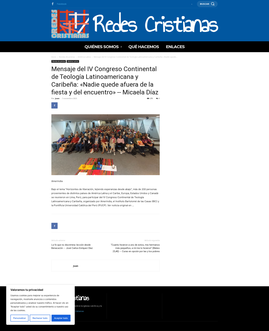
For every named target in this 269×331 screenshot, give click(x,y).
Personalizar (19, 318)
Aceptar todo (61, 318)
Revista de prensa (67, 57)
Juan (57, 98)
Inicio (53, 57)
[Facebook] (52, 4)
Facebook (61, 4)
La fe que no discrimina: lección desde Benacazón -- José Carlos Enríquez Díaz (72, 246)
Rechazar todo (40, 318)
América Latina (84, 57)
